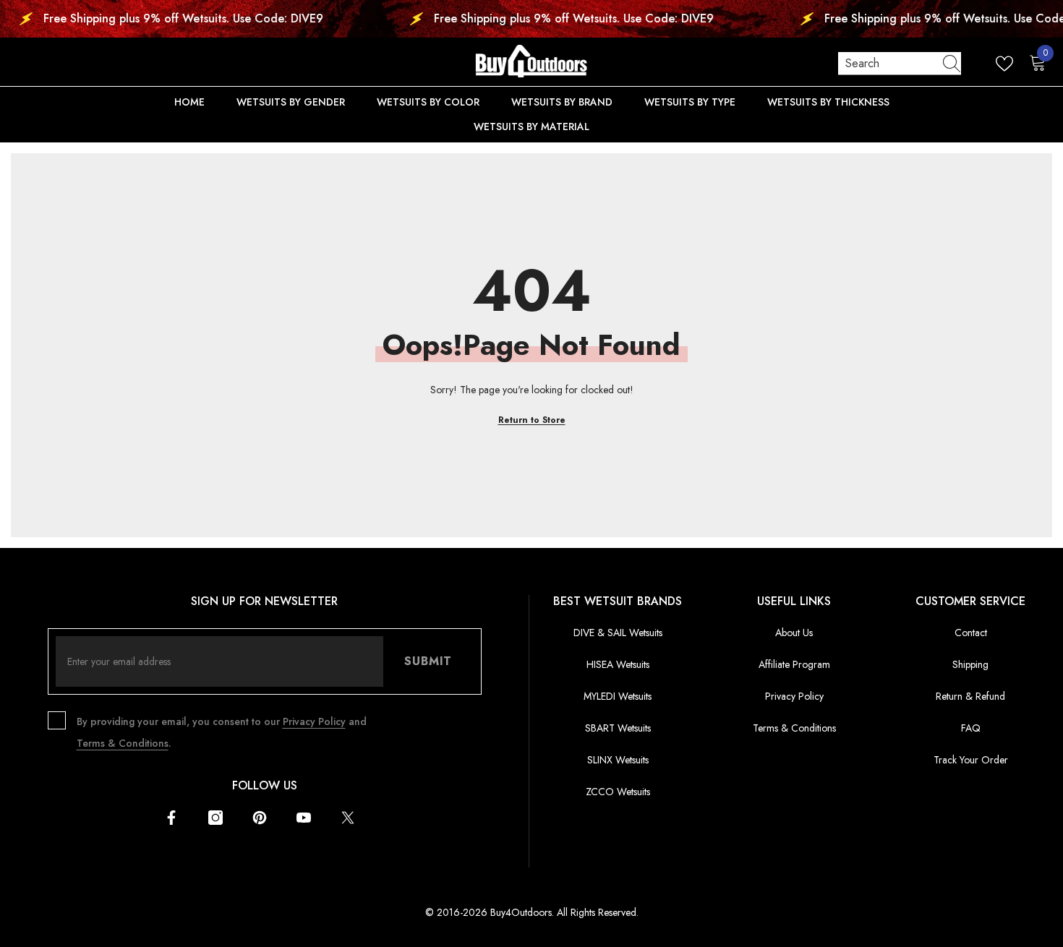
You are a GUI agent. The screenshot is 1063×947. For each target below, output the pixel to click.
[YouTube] (303, 817)
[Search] (899, 63)
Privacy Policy (314, 721)
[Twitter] (347, 817)
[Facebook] (171, 817)
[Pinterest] (259, 817)
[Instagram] (215, 817)
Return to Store (531, 420)
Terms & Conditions (122, 743)
